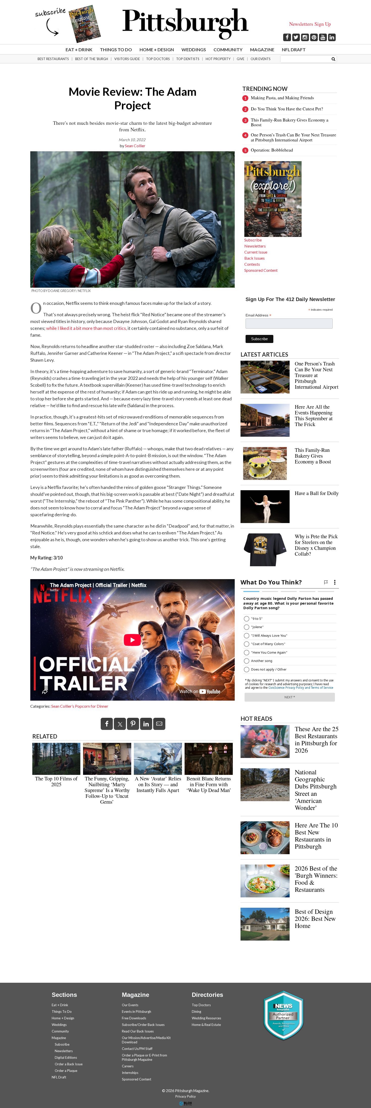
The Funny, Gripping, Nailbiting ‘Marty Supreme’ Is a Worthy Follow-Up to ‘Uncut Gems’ (107, 790)
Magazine (262, 49)
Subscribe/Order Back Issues (143, 1025)
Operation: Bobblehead (272, 150)
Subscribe (253, 239)
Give (240, 59)
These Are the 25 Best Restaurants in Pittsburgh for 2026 (317, 739)
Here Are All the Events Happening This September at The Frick (314, 415)
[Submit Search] (333, 58)
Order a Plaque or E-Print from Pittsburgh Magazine (144, 1057)
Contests (252, 264)
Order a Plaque (66, 1071)
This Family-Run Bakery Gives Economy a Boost (289, 122)
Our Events (261, 59)
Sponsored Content (261, 270)
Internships (130, 1073)
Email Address (258, 315)
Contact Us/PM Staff (137, 1049)
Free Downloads (134, 1018)
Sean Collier (135, 145)
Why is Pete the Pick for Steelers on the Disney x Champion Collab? (316, 545)
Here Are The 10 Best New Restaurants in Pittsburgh (316, 835)
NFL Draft (294, 49)
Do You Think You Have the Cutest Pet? (287, 109)
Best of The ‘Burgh (91, 59)
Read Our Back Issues (138, 1031)
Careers (128, 1066)
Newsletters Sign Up (310, 23)
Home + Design (157, 49)
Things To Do (116, 49)
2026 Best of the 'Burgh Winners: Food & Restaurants (316, 879)
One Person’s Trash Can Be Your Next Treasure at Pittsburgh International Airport (293, 137)
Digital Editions (66, 1057)
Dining (196, 1011)
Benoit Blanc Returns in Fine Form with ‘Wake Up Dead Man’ (208, 784)
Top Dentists (187, 59)
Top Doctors (158, 59)
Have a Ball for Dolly (317, 493)
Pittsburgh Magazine (185, 24)
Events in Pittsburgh (136, 1011)
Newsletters (255, 245)
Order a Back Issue (69, 1064)
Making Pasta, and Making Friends (282, 97)
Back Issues (254, 258)
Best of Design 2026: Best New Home (315, 918)
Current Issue (255, 252)
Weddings (193, 49)
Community (228, 49)
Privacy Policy (185, 1096)
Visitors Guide (127, 59)
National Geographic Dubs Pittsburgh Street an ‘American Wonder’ (316, 790)
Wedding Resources (206, 1018)
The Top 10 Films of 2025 (56, 781)
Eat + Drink (79, 49)
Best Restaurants (53, 59)
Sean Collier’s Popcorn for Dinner (79, 706)
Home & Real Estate (206, 1025)
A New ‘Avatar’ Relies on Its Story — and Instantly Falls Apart (158, 784)
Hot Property (218, 59)
